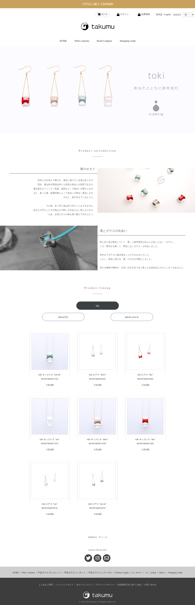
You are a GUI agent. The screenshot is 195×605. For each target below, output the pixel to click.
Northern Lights (122, 572)
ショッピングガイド (64, 585)
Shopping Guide (128, 41)
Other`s (162, 572)
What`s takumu (81, 41)
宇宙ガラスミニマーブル (100, 572)
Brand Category (104, 41)
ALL (97, 305)
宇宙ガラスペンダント (74, 572)
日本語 (159, 14)
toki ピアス (63, 317)
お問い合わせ (150, 585)
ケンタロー (136, 572)
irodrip (153, 572)
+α (146, 572)
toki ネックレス (132, 317)
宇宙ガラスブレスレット (49, 572)
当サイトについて (84, 585)
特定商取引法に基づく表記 (130, 585)
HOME (63, 41)
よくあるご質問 (46, 585)
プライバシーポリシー (105, 585)
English (167, 14)
